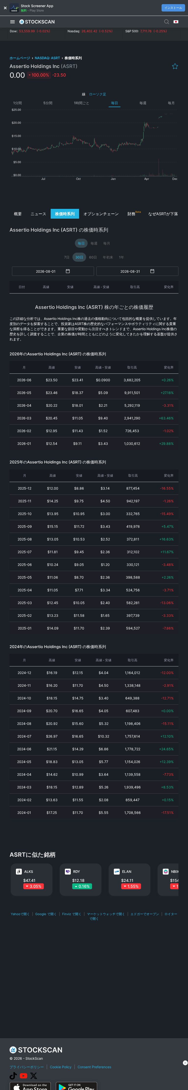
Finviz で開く (72, 914)
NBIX (175, 871)
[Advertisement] (94, 194)
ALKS (28, 871)
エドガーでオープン (144, 914)
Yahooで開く (20, 914)
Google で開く (46, 914)
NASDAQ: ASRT (48, 58)
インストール (173, 8)
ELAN (126, 871)
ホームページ (20, 58)
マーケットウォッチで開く (106, 914)
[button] (12, 22)
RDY (76, 871)
